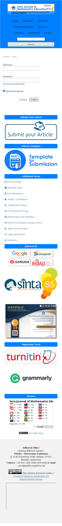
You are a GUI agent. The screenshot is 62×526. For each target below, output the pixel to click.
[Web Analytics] (23, 433)
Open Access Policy (18, 228)
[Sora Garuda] (19, 265)
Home (15, 21)
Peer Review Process (18, 211)
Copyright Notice (16, 234)
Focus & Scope (14, 181)
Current (28, 21)
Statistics (12, 240)
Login (47, 33)
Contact (18, 33)
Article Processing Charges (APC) (24, 222)
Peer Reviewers (15, 193)
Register (34, 33)
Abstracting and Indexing (20, 216)
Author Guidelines (17, 199)
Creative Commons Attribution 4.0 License (31, 478)
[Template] (31, 170)
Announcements (24, 27)
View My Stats (36, 433)
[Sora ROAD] (42, 265)
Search (31, 44)
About (42, 27)
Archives (43, 21)
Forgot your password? (14, 83)
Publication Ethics (17, 205)
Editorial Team (15, 187)
